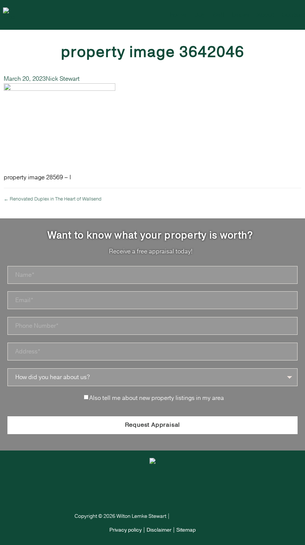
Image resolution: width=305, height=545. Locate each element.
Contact (293, 15)
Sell (218, 15)
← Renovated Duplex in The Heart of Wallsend (53, 199)
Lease (240, 15)
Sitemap (186, 529)
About (265, 15)
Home (178, 15)
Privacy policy (125, 529)
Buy (199, 15)
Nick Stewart (63, 79)
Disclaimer (159, 529)
